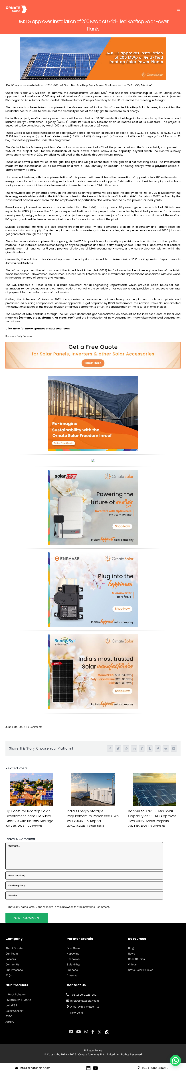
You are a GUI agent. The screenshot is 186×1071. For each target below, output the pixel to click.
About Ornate (14, 948)
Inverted (72, 975)
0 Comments (34, 726)
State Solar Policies (140, 970)
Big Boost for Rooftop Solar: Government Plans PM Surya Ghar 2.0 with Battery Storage (29, 816)
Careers (10, 959)
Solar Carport (14, 1010)
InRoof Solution (15, 994)
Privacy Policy (93, 1050)
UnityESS (11, 1005)
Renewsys (73, 959)
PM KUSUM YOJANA (18, 1000)
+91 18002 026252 (154, 1068)
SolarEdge (73, 964)
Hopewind (73, 953)
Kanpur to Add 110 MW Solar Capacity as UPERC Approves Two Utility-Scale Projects (152, 816)
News (131, 953)
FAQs (8, 975)
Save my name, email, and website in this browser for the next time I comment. (59, 907)
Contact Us (12, 964)
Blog (131, 948)
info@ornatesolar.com (84, 1000)
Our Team (11, 953)
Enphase (72, 970)
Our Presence (14, 970)
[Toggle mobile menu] (179, 9)
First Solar (73, 948)
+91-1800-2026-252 (83, 994)
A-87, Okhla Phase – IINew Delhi (84, 1009)
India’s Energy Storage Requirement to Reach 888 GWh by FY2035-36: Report (93, 816)
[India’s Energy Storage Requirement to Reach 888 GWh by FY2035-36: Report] (93, 789)
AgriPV (9, 1021)
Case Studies (136, 959)
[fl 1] (93, 471)
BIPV (8, 1016)
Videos (132, 964)
